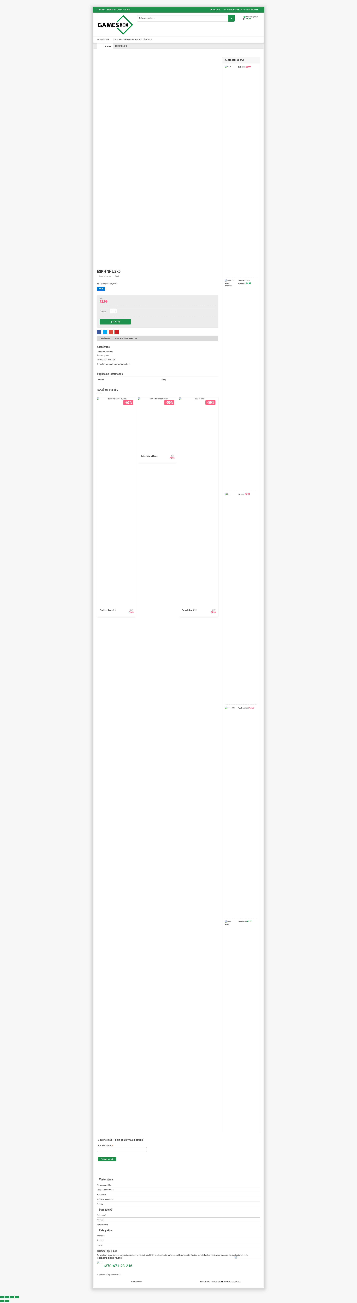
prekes (108, 46)
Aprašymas (104, 338)
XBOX (115, 284)
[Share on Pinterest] (116, 332)
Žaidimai (100, 1240)
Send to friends (105, 276)
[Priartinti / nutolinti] (2, 1297)
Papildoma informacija (126, 338)
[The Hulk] (230, 812)
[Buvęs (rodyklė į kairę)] (2, 1301)
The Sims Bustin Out (108, 610)
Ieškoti (231, 18)
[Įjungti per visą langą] (7, 1297)
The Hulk (241, 708)
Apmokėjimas (102, 1225)
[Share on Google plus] (111, 332)
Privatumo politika (104, 1185)
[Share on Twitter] (105, 332)
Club (239, 67)
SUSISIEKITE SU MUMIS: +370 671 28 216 (113, 10)
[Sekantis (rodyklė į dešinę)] (7, 1301)
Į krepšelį (116, 322)
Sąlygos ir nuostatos (105, 1190)
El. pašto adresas (105, 1146)
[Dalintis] (12, 1297)
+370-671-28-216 (118, 1266)
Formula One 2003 (189, 610)
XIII (239, 494)
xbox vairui (242, 922)
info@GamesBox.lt (113, 1275)
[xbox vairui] (230, 1025)
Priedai (99, 1245)
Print (117, 276)
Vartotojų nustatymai (105, 1199)
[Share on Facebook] (99, 332)
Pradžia (100, 1204)
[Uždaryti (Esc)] (17, 1297)
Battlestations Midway (149, 456)
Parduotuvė (101, 1215)
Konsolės (101, 1236)
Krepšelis (100, 1220)
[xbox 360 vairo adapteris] (230, 384)
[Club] (230, 171)
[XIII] (230, 598)
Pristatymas (101, 1194)
